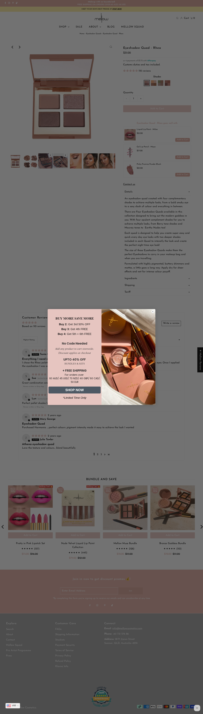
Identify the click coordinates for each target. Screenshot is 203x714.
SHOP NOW (74, 390)
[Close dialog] (152, 311)
